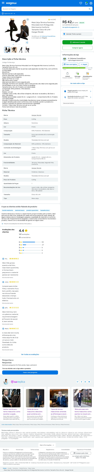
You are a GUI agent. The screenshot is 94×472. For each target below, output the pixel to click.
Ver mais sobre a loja (77, 83)
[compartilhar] (27, 42)
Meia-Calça (31, 468)
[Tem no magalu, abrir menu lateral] (3, 2)
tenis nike (4, 437)
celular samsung (84, 434)
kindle (53, 434)
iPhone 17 (12, 432)
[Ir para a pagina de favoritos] (80, 3)
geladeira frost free (50, 437)
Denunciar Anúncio (68, 103)
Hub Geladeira (51, 432)
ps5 (76, 432)
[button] (89, 9)
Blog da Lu (6, 449)
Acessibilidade (65, 449)
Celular (43, 435)
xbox (21, 434)
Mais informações (45, 445)
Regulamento (50, 449)
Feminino (15, 468)
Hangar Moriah (36, 115)
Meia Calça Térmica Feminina (21, 424)
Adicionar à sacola (79, 42)
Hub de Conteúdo (31, 432)
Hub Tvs (58, 432)
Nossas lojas (19, 449)
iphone (26, 434)
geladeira (8, 434)
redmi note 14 (87, 435)
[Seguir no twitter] (77, 381)
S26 (24, 432)
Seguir (85, 64)
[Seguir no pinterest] (89, 381)
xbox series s (12, 435)
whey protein (39, 434)
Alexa (81, 437)
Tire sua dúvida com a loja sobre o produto (16, 368)
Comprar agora (77, 48)
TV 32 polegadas (13, 438)
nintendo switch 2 (35, 435)
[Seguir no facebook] (81, 381)
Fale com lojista (71, 64)
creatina (31, 434)
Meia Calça (34, 424)
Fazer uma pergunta (30, 372)
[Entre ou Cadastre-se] (91, 3)
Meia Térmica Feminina (44, 424)
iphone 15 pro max (73, 434)
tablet (64, 435)
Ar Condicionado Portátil (54, 435)
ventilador (26, 435)
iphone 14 (71, 432)
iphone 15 (64, 432)
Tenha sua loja (34, 449)
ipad (33, 437)
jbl (81, 435)
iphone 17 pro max (61, 434)
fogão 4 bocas (61, 437)
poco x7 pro (15, 434)
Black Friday (4, 432)
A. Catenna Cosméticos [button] (47, 36)
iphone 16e (4, 435)
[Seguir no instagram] (85, 381)
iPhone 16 (18, 432)
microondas (47, 434)
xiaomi (19, 435)
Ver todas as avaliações (30, 354)
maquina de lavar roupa (15, 437)
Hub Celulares (41, 432)
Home (4, 468)
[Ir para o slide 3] (16, 44)
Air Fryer (80, 432)
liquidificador (27, 437)
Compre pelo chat (82, 453)
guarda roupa (39, 437)
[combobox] (47, 9)
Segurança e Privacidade (84, 449)
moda (9, 468)
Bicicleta (69, 435)
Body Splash (76, 435)
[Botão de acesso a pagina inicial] (41, 3)
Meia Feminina (65, 424)
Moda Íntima (23, 468)
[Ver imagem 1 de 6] (16, 31)
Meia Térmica (56, 424)
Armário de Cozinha (72, 437)
